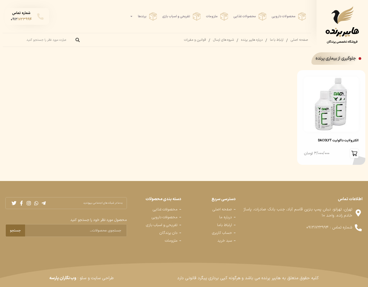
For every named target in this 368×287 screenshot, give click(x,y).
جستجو (15, 230)
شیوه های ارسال (223, 40)
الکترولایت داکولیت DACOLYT (338, 140)
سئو (83, 278)
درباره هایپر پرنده (251, 40)
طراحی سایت (102, 278)
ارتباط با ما (276, 40)
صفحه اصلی (299, 40)
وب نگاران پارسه (62, 278)
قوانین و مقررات (195, 40)
